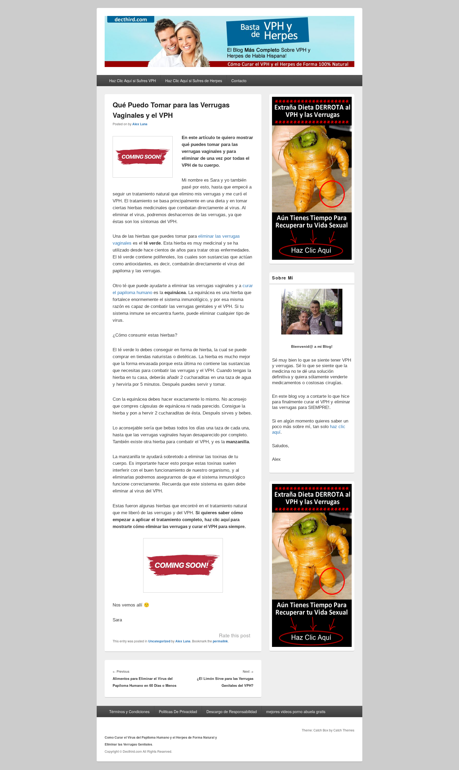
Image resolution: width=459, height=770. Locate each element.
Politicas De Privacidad (178, 711)
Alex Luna (139, 124)
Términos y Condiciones (129, 711)
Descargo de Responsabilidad (231, 711)
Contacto (238, 80)
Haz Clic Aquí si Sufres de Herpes (193, 80)
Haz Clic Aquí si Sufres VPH (132, 80)
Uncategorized (159, 641)
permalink (220, 641)
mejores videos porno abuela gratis (295, 711)
